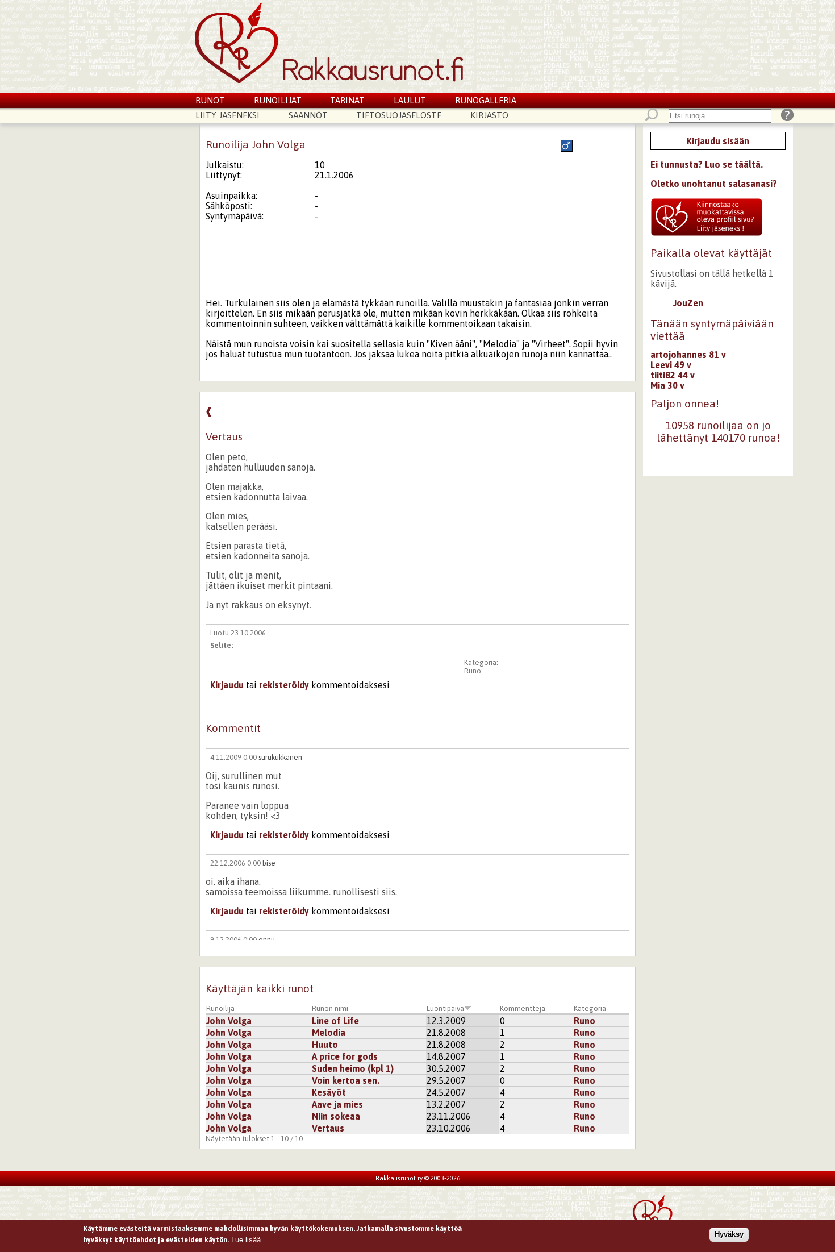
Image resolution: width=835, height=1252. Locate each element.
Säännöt (308, 115)
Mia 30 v (667, 385)
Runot (210, 100)
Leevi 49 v (670, 365)
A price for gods (345, 1056)
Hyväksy (729, 1234)
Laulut (410, 100)
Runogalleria (485, 100)
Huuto (325, 1044)
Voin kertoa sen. (345, 1080)
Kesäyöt (329, 1092)
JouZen (688, 303)
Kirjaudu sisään (718, 141)
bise (268, 863)
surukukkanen (280, 757)
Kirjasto (489, 115)
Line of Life (335, 1021)
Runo (472, 671)
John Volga (229, 1021)
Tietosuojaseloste (398, 115)
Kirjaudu (227, 685)
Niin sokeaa (336, 1116)
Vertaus (328, 1128)
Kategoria (590, 1008)
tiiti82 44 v (672, 375)
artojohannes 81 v (688, 355)
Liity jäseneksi (227, 115)
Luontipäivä (445, 1008)
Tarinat (347, 100)
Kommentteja (522, 1008)
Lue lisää (246, 1239)
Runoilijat (278, 100)
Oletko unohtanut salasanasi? (713, 183)
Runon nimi (330, 1008)
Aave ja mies (337, 1104)
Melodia (328, 1033)
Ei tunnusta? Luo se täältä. (706, 164)
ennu (266, 939)
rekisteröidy (284, 685)
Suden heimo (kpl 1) (353, 1068)
